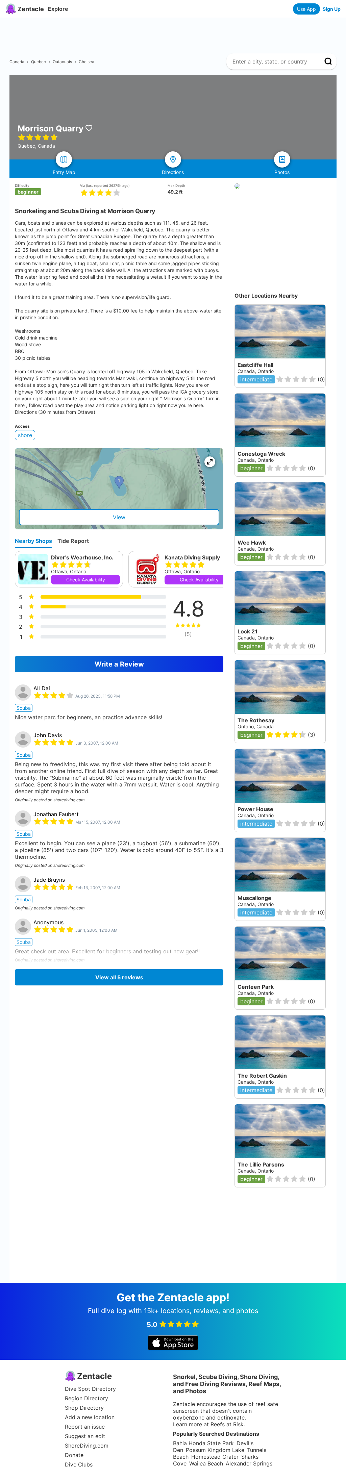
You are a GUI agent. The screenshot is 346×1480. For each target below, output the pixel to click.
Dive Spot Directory (90, 1388)
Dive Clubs (79, 1464)
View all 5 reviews (119, 977)
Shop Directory (84, 1407)
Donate (74, 1455)
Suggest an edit (85, 1436)
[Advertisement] (176, 33)
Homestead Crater (215, 1456)
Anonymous (48, 922)
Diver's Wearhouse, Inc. (82, 557)
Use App (306, 9)
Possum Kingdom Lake (215, 1450)
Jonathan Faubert (56, 814)
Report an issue (85, 1426)
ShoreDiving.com (86, 1445)
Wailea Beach (206, 1463)
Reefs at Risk (227, 1424)
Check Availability (85, 579)
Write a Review (119, 664)
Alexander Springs (249, 1463)
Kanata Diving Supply (192, 557)
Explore (58, 8)
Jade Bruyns (49, 879)
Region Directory (86, 1398)
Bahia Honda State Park (203, 1443)
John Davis (47, 735)
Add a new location (90, 1417)
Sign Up (332, 9)
